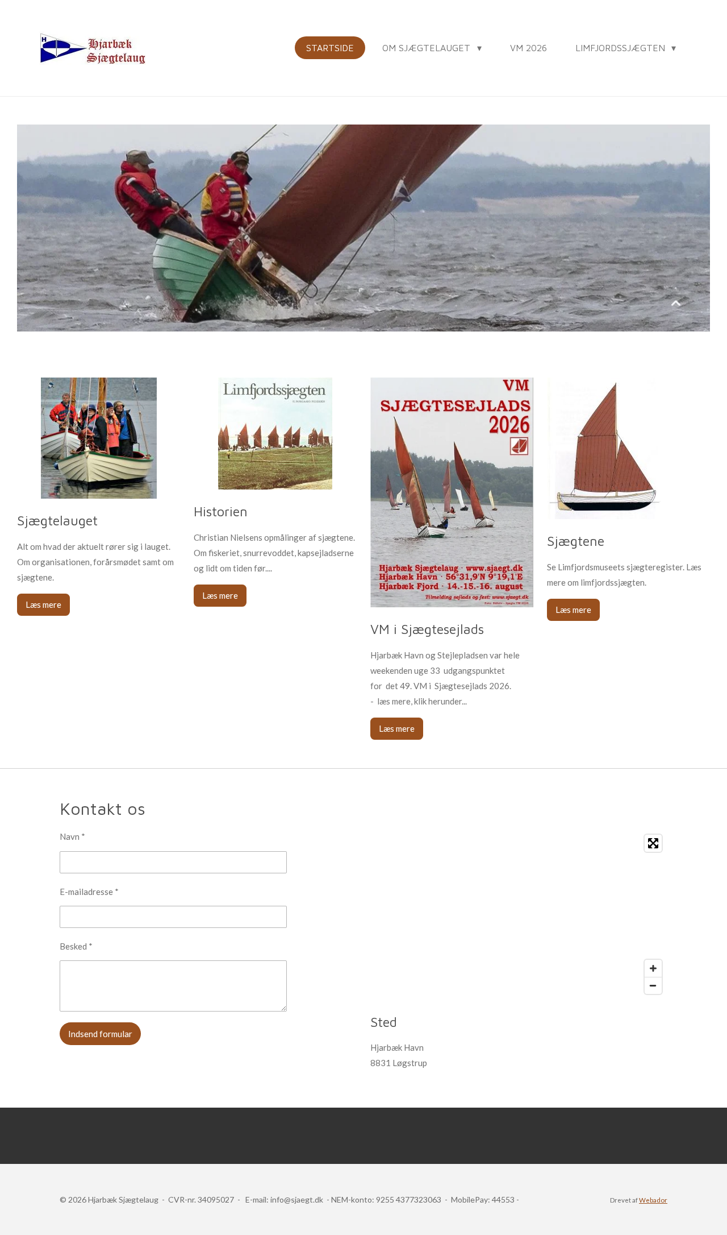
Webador (653, 1200)
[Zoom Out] (653, 985)
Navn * (72, 836)
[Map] (518, 914)
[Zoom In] (653, 968)
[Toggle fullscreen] (653, 843)
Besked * (76, 946)
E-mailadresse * (89, 891)
